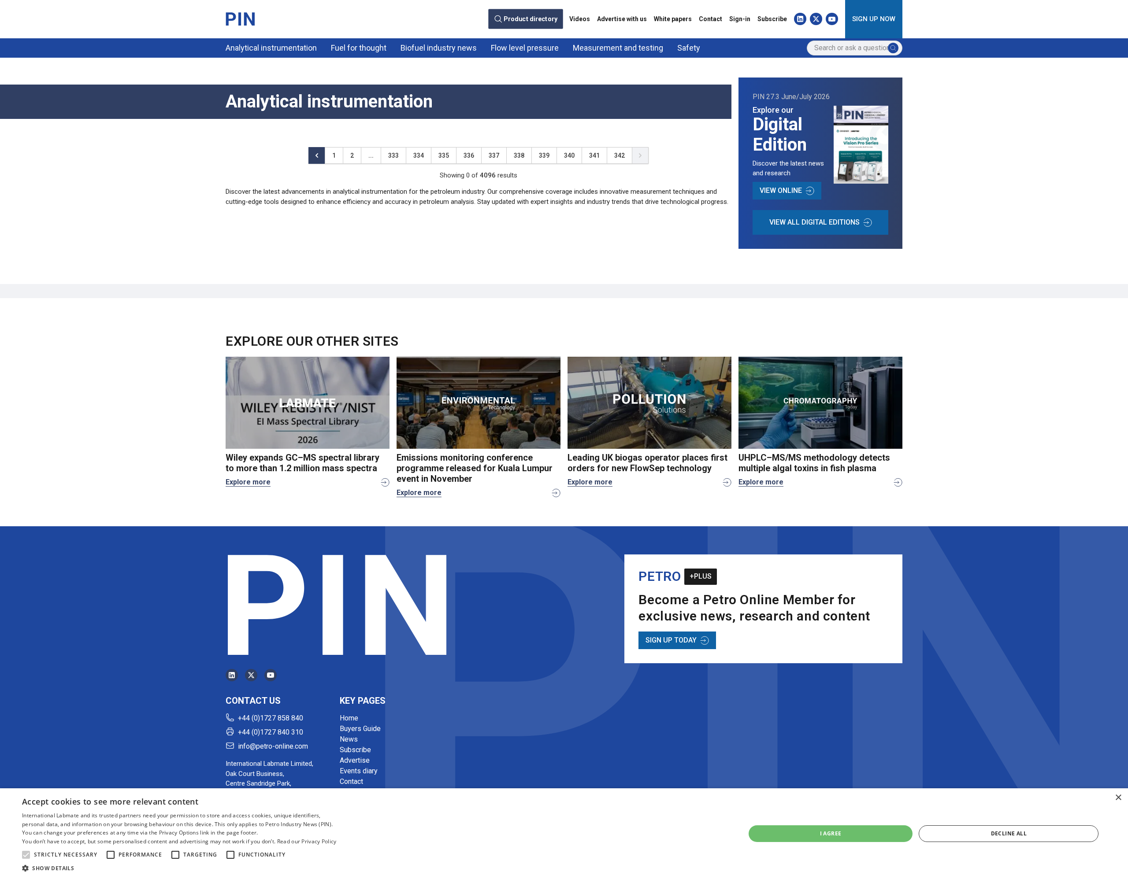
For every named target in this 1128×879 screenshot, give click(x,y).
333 (393, 155)
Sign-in (739, 18)
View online (781, 190)
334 (418, 155)
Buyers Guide (360, 728)
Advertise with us (622, 18)
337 (494, 155)
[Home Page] (240, 19)
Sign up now (873, 19)
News (349, 739)
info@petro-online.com (273, 746)
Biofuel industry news (439, 47)
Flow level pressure (525, 47)
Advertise (355, 760)
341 (594, 155)
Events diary (359, 771)
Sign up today (671, 640)
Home (349, 718)
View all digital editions (814, 222)
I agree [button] (831, 833)
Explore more (248, 482)
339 (544, 155)
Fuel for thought (358, 47)
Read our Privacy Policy (307, 841)
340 (569, 155)
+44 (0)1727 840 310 (270, 732)
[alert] (564, 833)
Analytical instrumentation (271, 47)
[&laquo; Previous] (316, 155)
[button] (26, 855)
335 (443, 155)
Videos (579, 18)
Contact (710, 18)
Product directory (530, 18)
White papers (673, 18)
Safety (688, 47)
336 (469, 155)
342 (619, 155)
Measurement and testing (618, 47)
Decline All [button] (1009, 833)
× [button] (1118, 797)
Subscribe (772, 18)
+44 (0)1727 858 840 (270, 718)
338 (519, 155)
